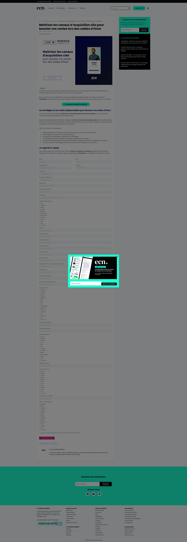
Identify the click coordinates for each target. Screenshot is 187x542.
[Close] (117, 256)
